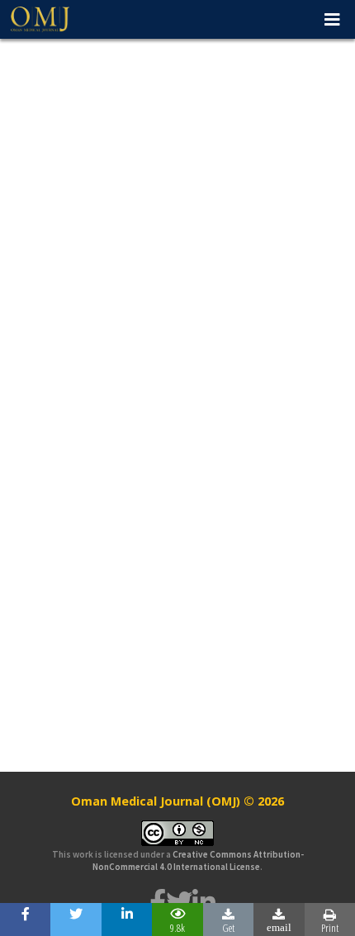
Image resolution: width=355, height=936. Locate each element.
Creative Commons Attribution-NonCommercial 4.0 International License (198, 860)
